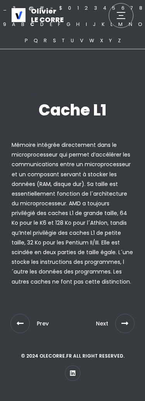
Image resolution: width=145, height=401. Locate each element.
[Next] (125, 323)
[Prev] (20, 323)
